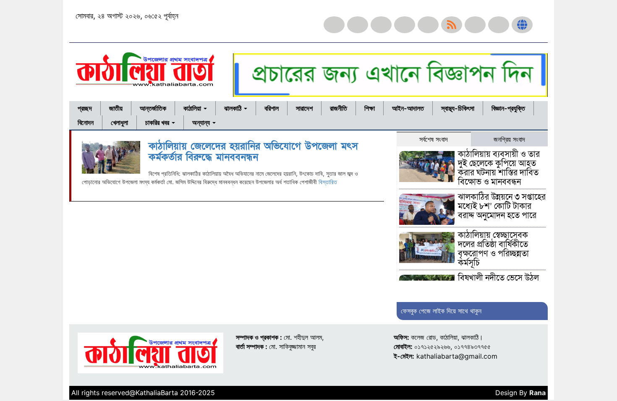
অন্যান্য (202, 122)
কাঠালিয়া (193, 108)
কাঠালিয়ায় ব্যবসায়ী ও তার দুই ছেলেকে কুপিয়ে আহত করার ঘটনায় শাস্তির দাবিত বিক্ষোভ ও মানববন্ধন (499, 168)
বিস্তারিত (328, 181)
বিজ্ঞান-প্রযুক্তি (508, 108)
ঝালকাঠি (233, 108)
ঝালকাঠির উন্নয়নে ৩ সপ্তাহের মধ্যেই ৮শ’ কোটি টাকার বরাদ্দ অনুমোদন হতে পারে (502, 206)
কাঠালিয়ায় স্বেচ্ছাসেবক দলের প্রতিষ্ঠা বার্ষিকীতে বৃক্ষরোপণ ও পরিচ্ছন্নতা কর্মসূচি (493, 249)
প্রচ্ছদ (85, 108)
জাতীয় (116, 108)
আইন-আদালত (408, 108)
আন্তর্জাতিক (153, 108)
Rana (537, 392)
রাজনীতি (338, 108)
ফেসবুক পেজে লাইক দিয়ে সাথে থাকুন (441, 311)
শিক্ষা (369, 108)
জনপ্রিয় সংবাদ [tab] (509, 139)
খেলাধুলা (119, 122)
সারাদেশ (304, 108)
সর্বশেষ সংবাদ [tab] (433, 139)
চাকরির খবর (158, 122)
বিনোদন (86, 122)
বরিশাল (271, 108)
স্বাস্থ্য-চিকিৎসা (457, 108)
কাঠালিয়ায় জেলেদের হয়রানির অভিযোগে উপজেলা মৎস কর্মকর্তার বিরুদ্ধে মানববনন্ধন (253, 152)
